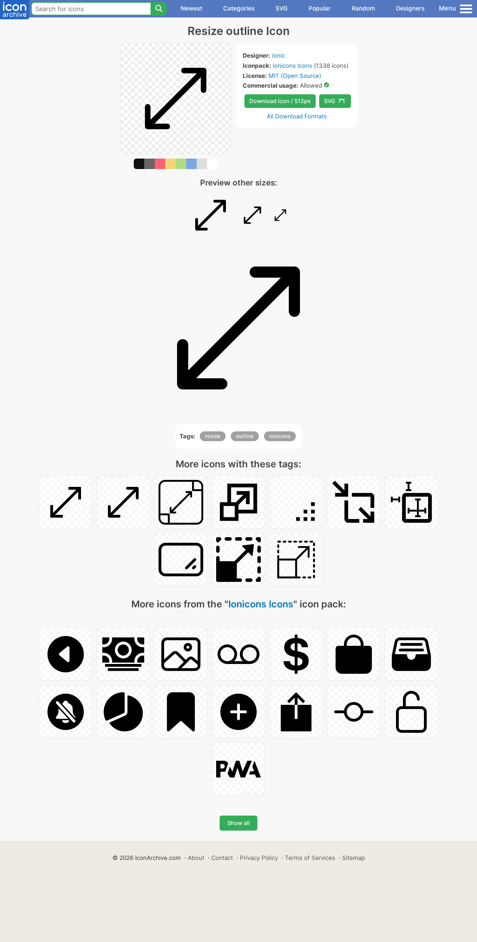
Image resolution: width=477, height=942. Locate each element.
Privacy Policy (259, 857)
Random (363, 8)
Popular (320, 8)
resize (212, 436)
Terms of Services (310, 857)
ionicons (280, 436)
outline (245, 436)
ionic (278, 55)
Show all (238, 822)
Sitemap (353, 857)
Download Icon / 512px (280, 100)
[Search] (159, 8)
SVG (282, 8)
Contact (222, 857)
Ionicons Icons (292, 65)
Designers (410, 8)
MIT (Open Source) (295, 75)
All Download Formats (297, 116)
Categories (239, 8)
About (196, 857)
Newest (191, 8)
